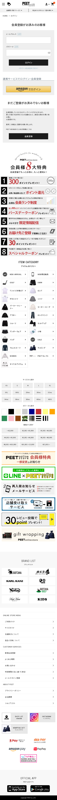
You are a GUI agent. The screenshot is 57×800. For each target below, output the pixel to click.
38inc (28, 399)
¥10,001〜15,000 (28, 444)
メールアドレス (13, 34)
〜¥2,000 (10, 431)
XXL (6, 392)
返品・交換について (12, 640)
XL (50, 385)
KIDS (50, 399)
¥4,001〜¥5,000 (10, 437)
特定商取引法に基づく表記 (15, 672)
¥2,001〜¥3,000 (28, 431)
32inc (50, 392)
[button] (28, 89)
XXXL (17, 392)
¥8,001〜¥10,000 (10, 444)
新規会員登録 (10, 653)
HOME (5, 16)
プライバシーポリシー (13, 690)
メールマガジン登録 (12, 678)
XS (6, 385)
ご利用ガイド (10, 621)
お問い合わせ (10, 665)
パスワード (11, 47)
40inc (39, 399)
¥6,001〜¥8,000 (46, 437)
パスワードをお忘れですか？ (28, 68)
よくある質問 (10, 659)
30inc (39, 392)
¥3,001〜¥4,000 (46, 431)
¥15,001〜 (46, 444)
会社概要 (8, 697)
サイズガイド (9, 628)
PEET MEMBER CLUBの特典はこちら (19, 129)
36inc (17, 399)
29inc (28, 392)
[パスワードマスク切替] (49, 53)
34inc (6, 399)
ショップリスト (10, 703)
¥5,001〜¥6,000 (28, 437)
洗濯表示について (12, 634)
